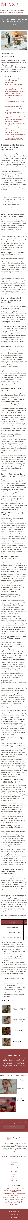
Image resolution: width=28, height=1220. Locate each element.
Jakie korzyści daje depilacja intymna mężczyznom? (13, 88)
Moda (14, 1174)
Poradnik (14, 1176)
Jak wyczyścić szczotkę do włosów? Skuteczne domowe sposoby (14, 1190)
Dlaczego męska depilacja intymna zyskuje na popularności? (13, 80)
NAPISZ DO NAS (14, 1127)
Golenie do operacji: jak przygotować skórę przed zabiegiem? (14, 1203)
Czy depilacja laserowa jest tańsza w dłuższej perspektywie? (14, 139)
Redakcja (14, 1162)
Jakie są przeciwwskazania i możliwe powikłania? (14, 120)
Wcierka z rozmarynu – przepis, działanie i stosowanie (19, 1008)
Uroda (12, 10)
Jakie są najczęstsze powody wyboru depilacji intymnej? (13, 85)
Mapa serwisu (14, 1214)
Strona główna (4, 10)
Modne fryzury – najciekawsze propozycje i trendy (14, 1194)
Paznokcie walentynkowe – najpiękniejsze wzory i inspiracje (21, 1099)
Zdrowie (14, 1181)
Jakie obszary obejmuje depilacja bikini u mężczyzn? (15, 135)
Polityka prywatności (14, 1211)
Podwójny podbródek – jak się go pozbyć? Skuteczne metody (19, 1020)
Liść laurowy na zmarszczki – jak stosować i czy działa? (17, 1042)
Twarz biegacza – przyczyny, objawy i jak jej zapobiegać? (18, 1031)
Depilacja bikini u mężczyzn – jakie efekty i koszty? (14, 131)
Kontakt (14, 1164)
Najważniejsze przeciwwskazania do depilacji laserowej (15, 124)
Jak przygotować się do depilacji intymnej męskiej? (13, 105)
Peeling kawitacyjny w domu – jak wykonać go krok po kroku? (22, 1081)
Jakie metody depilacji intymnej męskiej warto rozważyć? (15, 92)
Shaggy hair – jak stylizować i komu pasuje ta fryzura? (14, 1198)
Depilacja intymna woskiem (14, 95)
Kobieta (14, 1171)
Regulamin (14, 1217)
